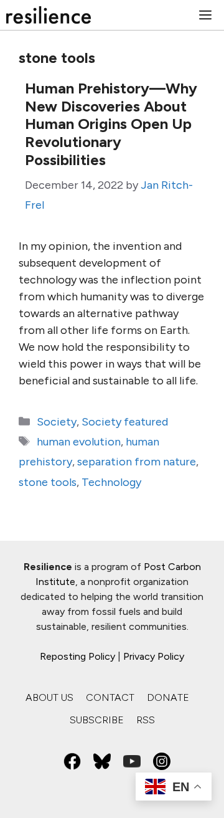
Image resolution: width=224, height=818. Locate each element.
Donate (168, 697)
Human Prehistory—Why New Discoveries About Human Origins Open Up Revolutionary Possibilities (111, 124)
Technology (111, 482)
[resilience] (48, 15)
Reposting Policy (77, 656)
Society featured (125, 422)
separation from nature (136, 461)
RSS (145, 720)
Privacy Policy (153, 656)
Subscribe (97, 720)
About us (49, 697)
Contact (110, 697)
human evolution (79, 442)
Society (57, 422)
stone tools (48, 482)
